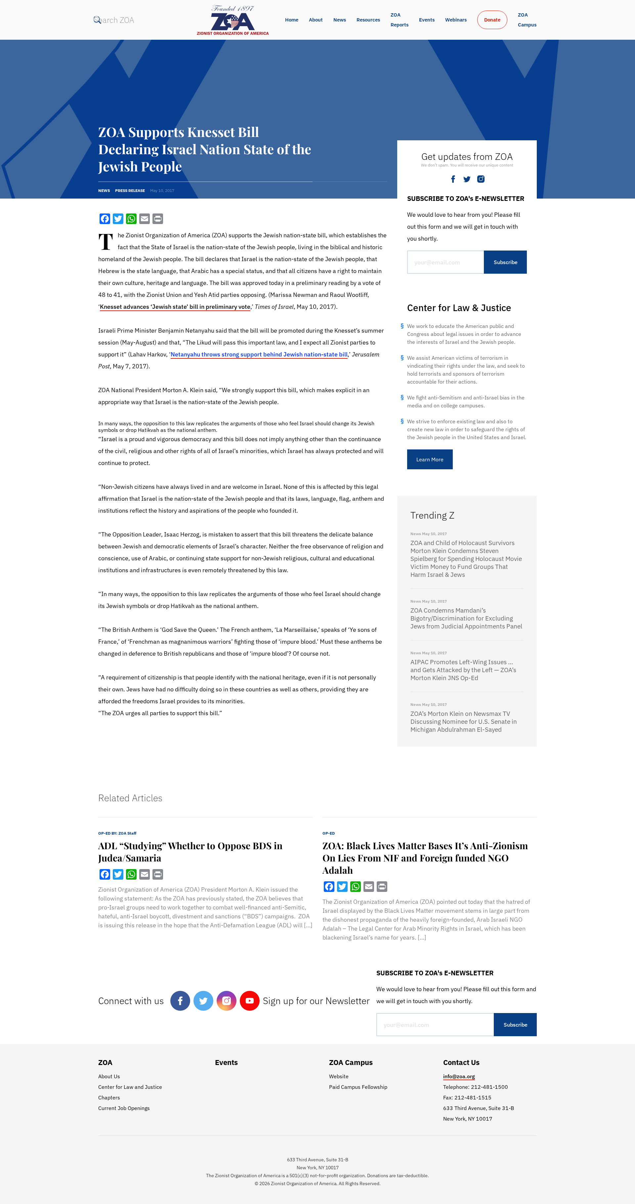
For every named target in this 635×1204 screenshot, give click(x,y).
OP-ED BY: (117, 833)
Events (427, 20)
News (339, 20)
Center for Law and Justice (130, 1087)
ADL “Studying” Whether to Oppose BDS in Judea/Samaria (190, 851)
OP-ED (328, 833)
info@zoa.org (459, 1076)
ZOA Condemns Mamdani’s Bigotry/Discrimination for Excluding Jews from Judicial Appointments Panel (466, 618)
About (316, 20)
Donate (492, 20)
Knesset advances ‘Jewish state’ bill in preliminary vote (175, 306)
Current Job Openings (124, 1108)
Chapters (109, 1097)
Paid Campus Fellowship (358, 1087)
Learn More (430, 459)
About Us (109, 1076)
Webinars (456, 20)
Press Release (130, 190)
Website (339, 1076)
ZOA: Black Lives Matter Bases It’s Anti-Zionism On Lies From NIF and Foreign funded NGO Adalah (425, 857)
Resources (368, 20)
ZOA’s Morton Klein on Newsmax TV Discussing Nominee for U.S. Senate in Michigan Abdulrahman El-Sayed (463, 721)
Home (291, 20)
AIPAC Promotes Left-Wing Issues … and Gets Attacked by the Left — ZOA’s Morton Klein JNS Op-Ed (463, 670)
